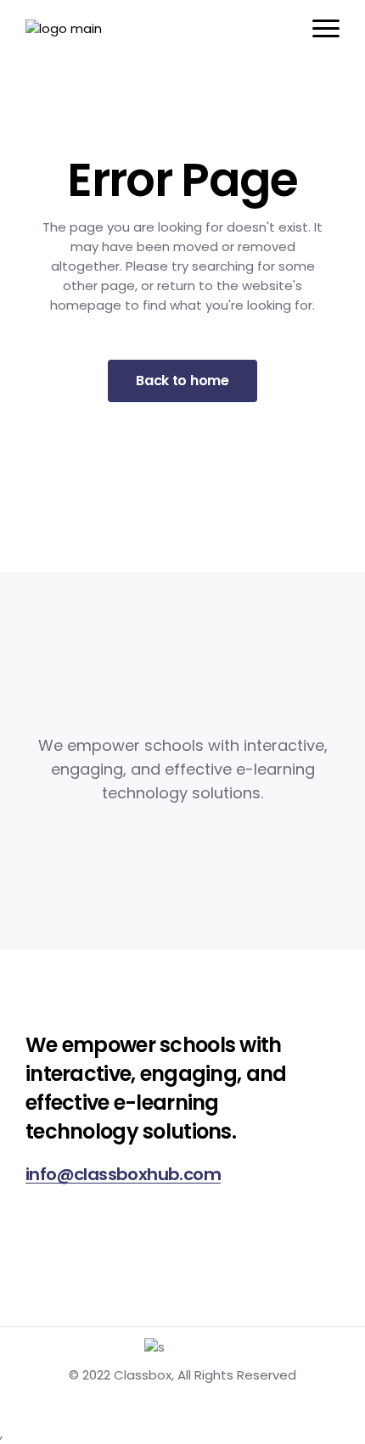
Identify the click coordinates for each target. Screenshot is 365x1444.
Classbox (142, 1375)
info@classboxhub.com (123, 1174)
